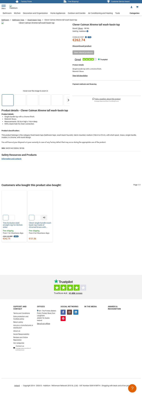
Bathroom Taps (18, 20)
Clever (80, 28)
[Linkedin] (75, 312)
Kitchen (17, 13)
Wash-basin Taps (34, 20)
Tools (117, 13)
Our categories (18, 343)
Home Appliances (57, 13)
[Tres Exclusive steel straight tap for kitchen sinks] (14, 203)
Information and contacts (11, 159)
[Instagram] (69, 312)
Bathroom (7, 13)
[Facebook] (63, 312)
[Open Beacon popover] (132, 388)
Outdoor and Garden (77, 13)
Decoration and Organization (35, 13)
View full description (80, 76)
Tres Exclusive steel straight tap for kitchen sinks (13, 225)
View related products (83, 52)
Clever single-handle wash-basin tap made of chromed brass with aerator (40, 225)
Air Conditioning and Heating (100, 13)
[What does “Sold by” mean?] (87, 31)
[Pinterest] (63, 318)
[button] (68, 100)
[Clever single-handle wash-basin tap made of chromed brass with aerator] (40, 203)
